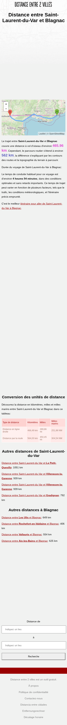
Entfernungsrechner (33, 710)
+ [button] (6, 104)
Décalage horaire (33, 717)
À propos (33, 685)
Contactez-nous (34, 698)
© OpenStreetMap (55, 133)
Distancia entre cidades (33, 704)
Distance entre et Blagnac (21, 517)
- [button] (6, 108)
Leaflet (42, 133)
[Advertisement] (33, 60)
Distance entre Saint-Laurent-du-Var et (30, 495)
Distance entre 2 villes (22, 679)
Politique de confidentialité (33, 692)
